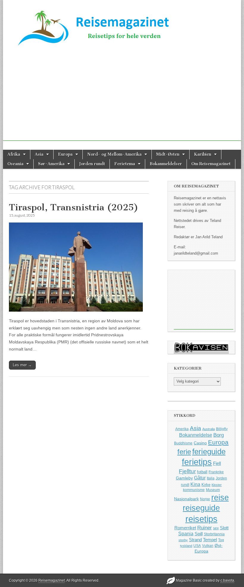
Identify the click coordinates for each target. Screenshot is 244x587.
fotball (202, 472)
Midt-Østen (167, 154)
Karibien (202, 154)
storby (183, 540)
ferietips (197, 462)
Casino (200, 443)
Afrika (13, 154)
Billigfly (222, 429)
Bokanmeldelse (195, 435)
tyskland (186, 545)
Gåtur (200, 477)
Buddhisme (183, 443)
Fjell (217, 463)
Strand (195, 539)
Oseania (15, 163)
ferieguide (209, 451)
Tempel (210, 539)
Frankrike (216, 472)
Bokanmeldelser (166, 163)
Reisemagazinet (51, 580)
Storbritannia (214, 534)
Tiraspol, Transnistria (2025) (73, 207)
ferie (184, 452)
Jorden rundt (92, 163)
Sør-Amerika (51, 163)
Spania (185, 533)
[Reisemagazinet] (122, 26)
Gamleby (184, 478)
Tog (221, 540)
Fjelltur (187, 471)
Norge (205, 499)
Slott (224, 527)
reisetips (201, 519)
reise (220, 497)
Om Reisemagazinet (211, 163)
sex (216, 528)
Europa (65, 154)
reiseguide (201, 508)
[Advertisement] (122, 99)
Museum (213, 490)
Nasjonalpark (186, 498)
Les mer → (22, 365)
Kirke (205, 484)
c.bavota (227, 580)
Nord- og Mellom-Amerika (114, 154)
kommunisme (194, 490)
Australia (208, 429)
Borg (218, 435)
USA (197, 546)
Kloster (217, 485)
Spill (199, 533)
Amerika (182, 429)
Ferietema (124, 163)
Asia (39, 154)
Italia (211, 478)
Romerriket (185, 527)
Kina (195, 484)
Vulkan (207, 545)
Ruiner (204, 528)
